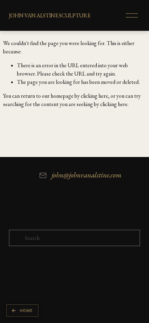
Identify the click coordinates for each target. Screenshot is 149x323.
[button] (22, 310)
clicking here (94, 95)
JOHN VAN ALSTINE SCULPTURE (49, 15)
